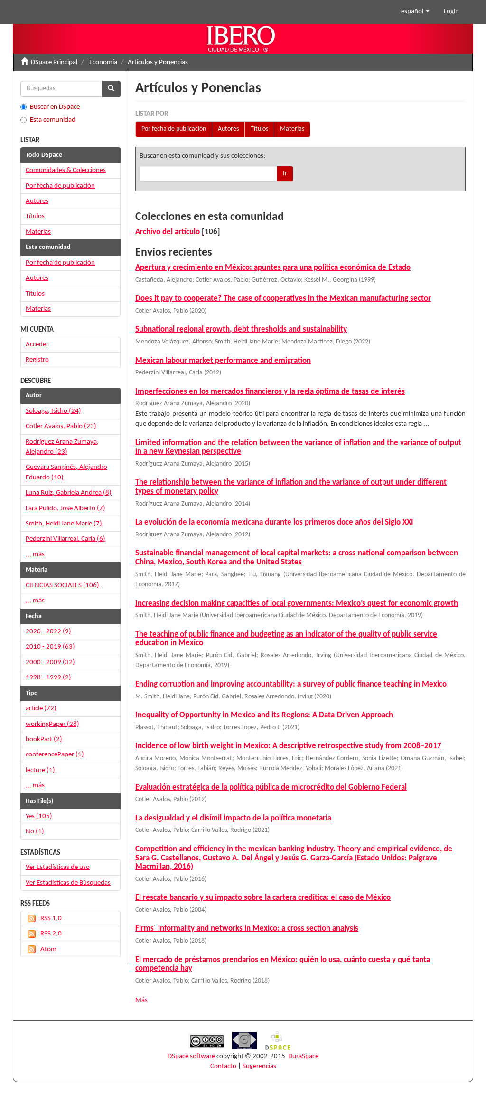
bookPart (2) (44, 739)
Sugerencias (259, 1066)
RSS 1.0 (51, 918)
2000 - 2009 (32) (50, 662)
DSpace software (191, 1056)
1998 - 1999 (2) (48, 677)
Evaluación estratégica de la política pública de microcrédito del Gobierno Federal (271, 787)
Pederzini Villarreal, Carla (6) (65, 539)
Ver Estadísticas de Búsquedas (68, 883)
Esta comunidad (52, 120)
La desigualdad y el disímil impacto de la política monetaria (233, 818)
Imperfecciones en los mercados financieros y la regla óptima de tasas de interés (270, 392)
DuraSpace (303, 1056)
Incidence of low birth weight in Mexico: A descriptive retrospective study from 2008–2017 (288, 746)
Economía (103, 62)
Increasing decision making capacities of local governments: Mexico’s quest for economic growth (296, 604)
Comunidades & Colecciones (66, 170)
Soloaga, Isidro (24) (53, 411)
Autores (228, 129)
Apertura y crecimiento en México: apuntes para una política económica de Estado (273, 268)
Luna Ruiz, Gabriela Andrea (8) (69, 492)
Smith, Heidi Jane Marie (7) (64, 523)
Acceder (37, 344)
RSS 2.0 (51, 933)
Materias (292, 129)
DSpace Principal (54, 62)
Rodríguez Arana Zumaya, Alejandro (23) (62, 447)
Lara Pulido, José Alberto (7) (65, 508)
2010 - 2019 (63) (50, 646)
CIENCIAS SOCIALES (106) (62, 585)
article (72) (41, 708)
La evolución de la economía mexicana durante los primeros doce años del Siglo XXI (274, 522)
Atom (48, 949)
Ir (285, 173)
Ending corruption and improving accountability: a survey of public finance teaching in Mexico (291, 684)
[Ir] (111, 89)
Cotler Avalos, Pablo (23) (61, 426)
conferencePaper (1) (55, 754)
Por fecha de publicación (173, 129)
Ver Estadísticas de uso (58, 867)
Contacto (223, 1066)
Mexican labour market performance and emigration (223, 361)
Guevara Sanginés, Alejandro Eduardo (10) (66, 472)
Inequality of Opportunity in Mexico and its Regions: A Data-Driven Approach (264, 715)
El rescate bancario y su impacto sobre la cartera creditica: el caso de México (263, 898)
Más (141, 1000)
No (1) (35, 831)
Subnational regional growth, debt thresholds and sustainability (241, 329)
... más (35, 554)
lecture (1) (40, 770)
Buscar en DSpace (55, 107)
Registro (37, 359)
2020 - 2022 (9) (48, 631)
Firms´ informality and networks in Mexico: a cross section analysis (246, 929)
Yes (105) (39, 816)
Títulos (259, 129)
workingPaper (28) (52, 724)
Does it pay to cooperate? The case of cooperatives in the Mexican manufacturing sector (283, 299)
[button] (415, 12)
